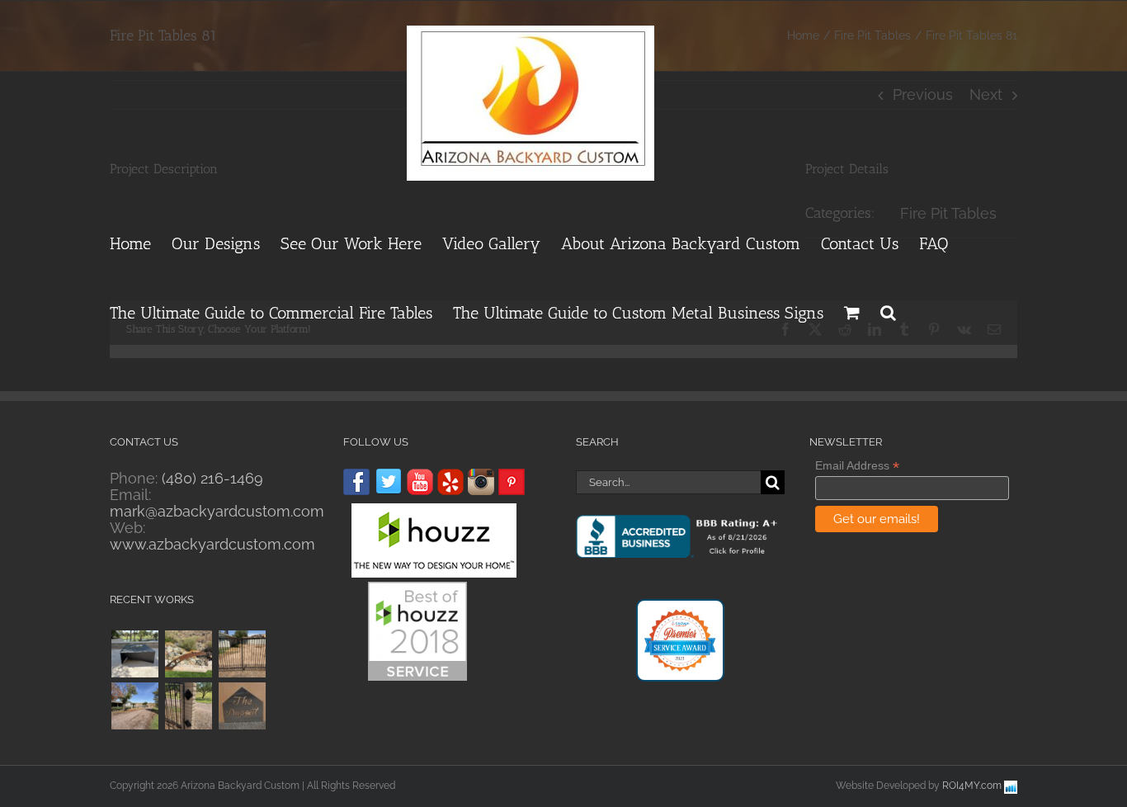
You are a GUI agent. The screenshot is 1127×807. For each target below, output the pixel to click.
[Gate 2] (134, 706)
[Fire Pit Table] (134, 654)
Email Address (857, 466)
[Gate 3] (241, 654)
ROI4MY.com (972, 785)
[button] (888, 310)
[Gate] (188, 706)
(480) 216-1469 (212, 478)
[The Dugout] (241, 706)
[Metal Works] (188, 654)
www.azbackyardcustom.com (212, 544)
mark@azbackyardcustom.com (217, 511)
